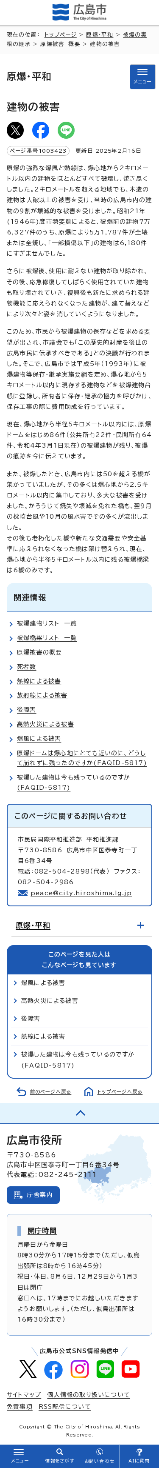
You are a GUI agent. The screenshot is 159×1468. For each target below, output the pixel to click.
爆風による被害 (39, 739)
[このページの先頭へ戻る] (79, 1113)
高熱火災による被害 (45, 724)
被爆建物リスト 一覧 (47, 623)
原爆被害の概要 (39, 652)
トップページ (61, 34)
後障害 (26, 710)
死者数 (26, 667)
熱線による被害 (39, 681)
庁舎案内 (40, 1195)
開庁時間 (42, 1230)
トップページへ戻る (120, 1091)
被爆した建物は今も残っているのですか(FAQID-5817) (78, 1059)
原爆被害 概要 (60, 44)
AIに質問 (139, 1461)
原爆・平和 (99, 34)
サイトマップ (24, 1395)
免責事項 (20, 1407)
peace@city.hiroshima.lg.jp (81, 893)
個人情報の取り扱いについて (88, 1395)
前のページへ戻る (51, 1091)
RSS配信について (65, 1407)
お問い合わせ (99, 1461)
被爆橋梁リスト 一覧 (47, 638)
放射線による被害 (42, 695)
